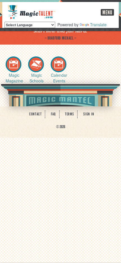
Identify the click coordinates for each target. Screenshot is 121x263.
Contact (35, 114)
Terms (69, 114)
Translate (98, 24)
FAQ (53, 114)
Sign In (89, 114)
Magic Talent (31, 12)
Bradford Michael (60, 38)
